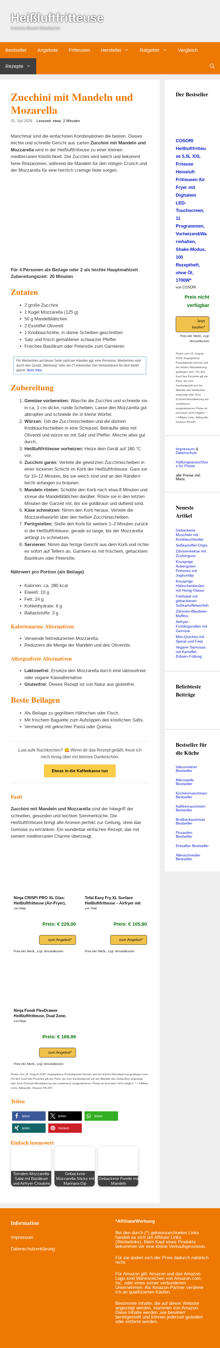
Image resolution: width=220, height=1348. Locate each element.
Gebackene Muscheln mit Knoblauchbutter (190, 534)
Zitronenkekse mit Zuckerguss (191, 553)
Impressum (185, 449)
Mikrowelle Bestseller (185, 782)
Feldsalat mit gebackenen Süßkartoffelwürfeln (192, 600)
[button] (29, 1116)
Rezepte (14, 66)
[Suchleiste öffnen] (212, 66)
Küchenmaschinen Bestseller (191, 795)
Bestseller (16, 50)
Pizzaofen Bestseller (184, 834)
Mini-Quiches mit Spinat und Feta (190, 639)
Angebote (47, 50)
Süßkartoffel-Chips (191, 545)
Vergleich (188, 50)
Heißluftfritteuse (57, 18)
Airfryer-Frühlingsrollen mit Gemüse (191, 626)
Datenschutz (186, 452)
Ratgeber (150, 50)
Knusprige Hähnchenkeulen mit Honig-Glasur (190, 585)
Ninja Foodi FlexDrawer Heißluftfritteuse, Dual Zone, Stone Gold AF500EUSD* (40, 1013)
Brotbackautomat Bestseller (190, 821)
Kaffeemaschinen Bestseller (190, 808)
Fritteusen (79, 50)
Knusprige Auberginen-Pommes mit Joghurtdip (186, 568)
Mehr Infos (34, 370)
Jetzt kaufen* (198, 324)
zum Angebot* (60, 939)
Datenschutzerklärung (33, 1248)
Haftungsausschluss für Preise (192, 464)
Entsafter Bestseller (192, 846)
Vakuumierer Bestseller (186, 769)
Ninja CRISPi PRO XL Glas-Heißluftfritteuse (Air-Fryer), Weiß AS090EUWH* (40, 900)
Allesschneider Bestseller (188, 857)
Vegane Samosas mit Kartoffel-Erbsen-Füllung (191, 651)
